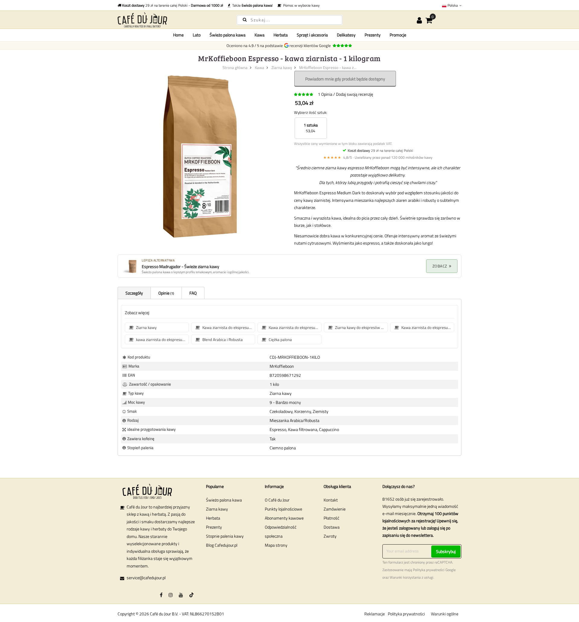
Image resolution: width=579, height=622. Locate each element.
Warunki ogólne (444, 614)
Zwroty (330, 536)
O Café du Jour (277, 500)
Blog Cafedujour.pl (221, 545)
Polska (453, 5)
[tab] (134, 293)
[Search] (245, 19)
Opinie (165, 293)
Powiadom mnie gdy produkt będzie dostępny (345, 79)
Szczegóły (134, 293)
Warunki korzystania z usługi (411, 577)
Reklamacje (374, 614)
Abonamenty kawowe (284, 518)
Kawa (259, 67)
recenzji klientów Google (311, 45)
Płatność (331, 518)
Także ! (251, 5)
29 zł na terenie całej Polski (380, 150)
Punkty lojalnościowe (283, 509)
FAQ (193, 293)
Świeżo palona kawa (224, 500)
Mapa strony (276, 545)
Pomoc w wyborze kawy (300, 5)
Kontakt (331, 500)
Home (178, 35)
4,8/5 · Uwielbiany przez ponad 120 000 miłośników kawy (377, 157)
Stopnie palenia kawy (225, 536)
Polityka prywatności (429, 570)
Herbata (213, 518)
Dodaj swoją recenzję (354, 94)
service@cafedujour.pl (146, 577)
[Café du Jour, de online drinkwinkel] (172, 19)
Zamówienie (335, 509)
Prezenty (214, 527)
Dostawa (332, 527)
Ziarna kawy (281, 67)
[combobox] (289, 20)
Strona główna (235, 67)
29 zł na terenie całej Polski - (172, 5)
